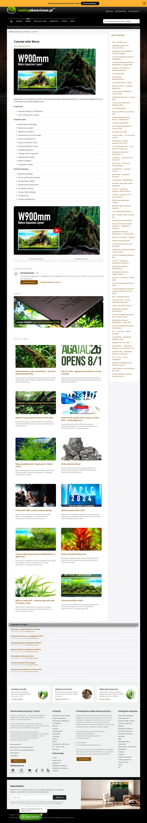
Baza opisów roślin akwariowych (21, 747)
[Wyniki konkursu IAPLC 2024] (81, 507)
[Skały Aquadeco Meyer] (81, 461)
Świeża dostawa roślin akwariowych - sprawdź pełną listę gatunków (35, 372)
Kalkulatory (14, 756)
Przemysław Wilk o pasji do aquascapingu (33, 510)
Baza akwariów (15, 744)
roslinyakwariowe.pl (32, 638)
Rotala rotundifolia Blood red (73, 554)
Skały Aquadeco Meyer (71, 464)
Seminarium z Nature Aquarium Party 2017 (120, 142)
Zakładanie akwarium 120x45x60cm (120, 267)
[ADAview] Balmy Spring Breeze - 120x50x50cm (121, 118)
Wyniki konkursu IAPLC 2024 (73, 510)
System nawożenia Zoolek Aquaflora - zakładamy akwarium (122, 226)
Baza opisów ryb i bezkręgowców (22, 750)
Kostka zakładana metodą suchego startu (122, 375)
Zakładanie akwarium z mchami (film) (120, 47)
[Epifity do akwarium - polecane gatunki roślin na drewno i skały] (35, 598)
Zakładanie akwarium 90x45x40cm (120, 153)
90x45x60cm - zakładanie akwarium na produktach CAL (123, 347)
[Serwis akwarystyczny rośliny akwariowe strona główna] (11, 21)
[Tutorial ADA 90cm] (55, 94)
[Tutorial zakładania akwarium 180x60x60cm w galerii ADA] (35, 551)
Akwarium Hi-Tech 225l (120, 343)
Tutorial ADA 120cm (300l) (122, 83)
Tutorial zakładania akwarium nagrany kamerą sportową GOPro (123, 291)
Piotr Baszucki (24, 46)
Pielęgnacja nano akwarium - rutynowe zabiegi (123, 52)
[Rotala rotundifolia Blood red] (81, 551)
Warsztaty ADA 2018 (119, 132)
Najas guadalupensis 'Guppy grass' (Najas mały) (34, 465)
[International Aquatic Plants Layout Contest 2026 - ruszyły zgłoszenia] (81, 415)
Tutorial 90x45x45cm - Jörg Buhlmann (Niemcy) (122, 147)
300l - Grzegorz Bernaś (120, 297)
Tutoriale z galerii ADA (120, 123)
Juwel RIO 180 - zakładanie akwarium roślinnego (122, 353)
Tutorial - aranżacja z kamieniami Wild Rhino (120, 262)
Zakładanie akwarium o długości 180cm (120, 273)
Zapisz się (59, 797)
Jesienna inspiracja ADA (121, 241)
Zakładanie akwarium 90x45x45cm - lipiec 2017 (121, 321)
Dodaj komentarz (29, 282)
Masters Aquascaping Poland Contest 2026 (34, 418)
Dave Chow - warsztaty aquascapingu (121, 164)
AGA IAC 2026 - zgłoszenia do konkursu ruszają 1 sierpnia (81, 372)
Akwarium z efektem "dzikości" (123, 237)
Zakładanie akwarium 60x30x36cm (120, 310)
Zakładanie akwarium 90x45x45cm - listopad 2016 (122, 233)
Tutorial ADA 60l (118, 74)
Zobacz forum (18, 761)
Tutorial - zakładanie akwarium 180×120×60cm (121, 190)
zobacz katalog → (90, 3)
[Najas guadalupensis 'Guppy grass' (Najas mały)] (35, 461)
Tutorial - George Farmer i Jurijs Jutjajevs (122, 196)
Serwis (20, 32)
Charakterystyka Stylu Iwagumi (23, 663)
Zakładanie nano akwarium (122, 220)
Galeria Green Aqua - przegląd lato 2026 (27, 636)
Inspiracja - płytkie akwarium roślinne (25, 629)
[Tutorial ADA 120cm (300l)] (81, 598)
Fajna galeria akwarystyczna (22, 656)
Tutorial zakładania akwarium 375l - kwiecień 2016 (123, 316)
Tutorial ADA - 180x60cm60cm (118, 78)
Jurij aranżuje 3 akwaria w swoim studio (26, 669)
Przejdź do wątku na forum (49, 282)
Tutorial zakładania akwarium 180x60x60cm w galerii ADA (123, 63)
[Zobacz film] (57, 230)
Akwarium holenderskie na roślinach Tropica (122, 364)
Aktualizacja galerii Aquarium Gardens (26, 643)
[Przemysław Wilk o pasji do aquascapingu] (35, 507)
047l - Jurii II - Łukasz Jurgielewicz (120, 358)
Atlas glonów (14, 753)
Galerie (26, 32)
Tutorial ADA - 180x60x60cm (122, 180)
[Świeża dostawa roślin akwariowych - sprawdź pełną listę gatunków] (35, 368)
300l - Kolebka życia (119, 42)
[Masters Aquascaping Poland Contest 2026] (35, 415)
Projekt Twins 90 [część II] (121, 306)
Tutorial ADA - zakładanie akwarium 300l (121, 338)
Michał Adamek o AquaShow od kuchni (26, 649)
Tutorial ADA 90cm (119, 108)
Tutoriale (34, 32)
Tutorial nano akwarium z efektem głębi (121, 104)
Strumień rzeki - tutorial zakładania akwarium (121, 301)
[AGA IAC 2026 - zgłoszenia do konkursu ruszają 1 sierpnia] (81, 368)
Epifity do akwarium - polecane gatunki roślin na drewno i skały (34, 601)
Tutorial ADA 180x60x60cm (122, 211)
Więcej (59, 803)
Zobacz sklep (84, 759)
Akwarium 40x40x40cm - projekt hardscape (121, 69)
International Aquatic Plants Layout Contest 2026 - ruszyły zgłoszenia (80, 419)
